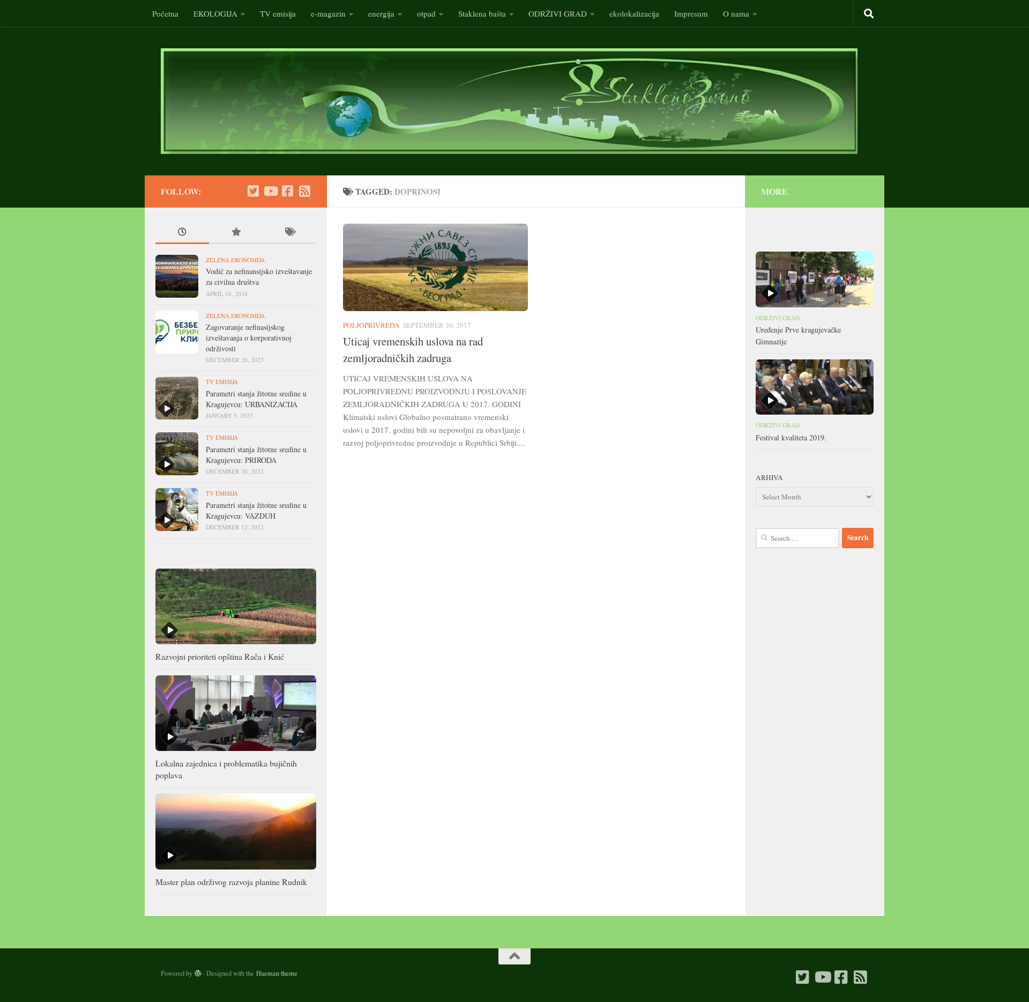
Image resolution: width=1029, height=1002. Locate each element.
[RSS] (304, 191)
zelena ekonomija (235, 260)
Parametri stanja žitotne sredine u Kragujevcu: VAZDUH (256, 510)
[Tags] (289, 233)
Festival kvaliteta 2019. (791, 437)
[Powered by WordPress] (198, 973)
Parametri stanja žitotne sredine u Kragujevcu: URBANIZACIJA (256, 398)
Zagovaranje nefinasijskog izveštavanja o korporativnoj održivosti (249, 337)
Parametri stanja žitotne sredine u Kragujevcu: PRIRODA (256, 454)
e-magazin (328, 13)
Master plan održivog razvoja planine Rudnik (231, 881)
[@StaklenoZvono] (253, 191)
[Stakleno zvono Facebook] (287, 191)
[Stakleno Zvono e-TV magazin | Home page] (509, 101)
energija (381, 13)
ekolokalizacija (634, 13)
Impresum (691, 13)
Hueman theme (276, 973)
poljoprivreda (371, 325)
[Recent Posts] (182, 233)
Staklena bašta (482, 13)
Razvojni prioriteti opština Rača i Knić (219, 656)
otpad (426, 13)
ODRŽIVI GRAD (557, 13)
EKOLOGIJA (215, 13)
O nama (736, 13)
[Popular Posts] (236, 233)
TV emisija (278, 13)
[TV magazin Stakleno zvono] (270, 191)
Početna (165, 13)
